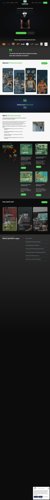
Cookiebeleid (40, 498)
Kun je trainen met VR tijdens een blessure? (32, 255)
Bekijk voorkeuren (45, 496)
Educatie (33, 2)
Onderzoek (12, 2)
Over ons (8, 2)
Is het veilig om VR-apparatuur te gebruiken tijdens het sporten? (36, 252)
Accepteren (35, 496)
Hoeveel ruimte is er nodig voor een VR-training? (33, 259)
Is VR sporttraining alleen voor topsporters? (32, 245)
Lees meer (23, 167)
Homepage (4, 2)
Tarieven (16, 2)
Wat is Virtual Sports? (29, 238)
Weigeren (40, 496)
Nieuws (36, 2)
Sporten (40, 2)
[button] (48, 488)
